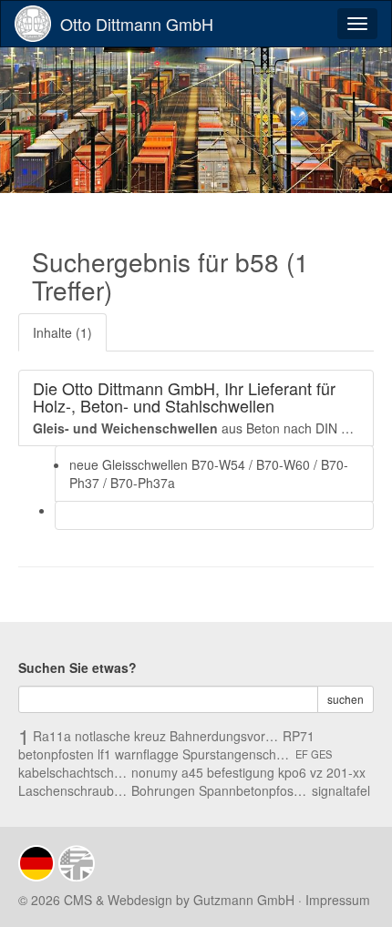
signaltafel (341, 790)
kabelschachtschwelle (73, 772)
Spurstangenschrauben (237, 754)
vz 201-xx (338, 772)
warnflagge (147, 754)
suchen (345, 699)
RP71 (299, 736)
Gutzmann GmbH (243, 900)
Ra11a (52, 736)
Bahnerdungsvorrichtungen (224, 736)
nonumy (154, 772)
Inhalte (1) (62, 332)
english (76, 863)
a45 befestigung (227, 772)
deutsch (36, 863)
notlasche (102, 736)
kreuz (150, 736)
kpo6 (292, 772)
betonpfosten (56, 754)
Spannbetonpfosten (253, 790)
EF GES (313, 754)
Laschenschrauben (73, 790)
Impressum (337, 900)
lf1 (104, 754)
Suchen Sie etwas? (77, 667)
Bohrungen (163, 790)
